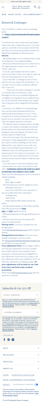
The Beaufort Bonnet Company (18, 400)
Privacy (6, 384)
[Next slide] (40, 2)
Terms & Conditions (8, 305)
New (4, 14)
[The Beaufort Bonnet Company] (21, 7)
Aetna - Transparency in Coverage (19, 380)
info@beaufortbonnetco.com (16, 230)
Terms (6, 375)
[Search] (35, 7)
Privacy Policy (33, 303)
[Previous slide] (2, 2)
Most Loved (15, 14)
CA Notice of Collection (23, 375)
